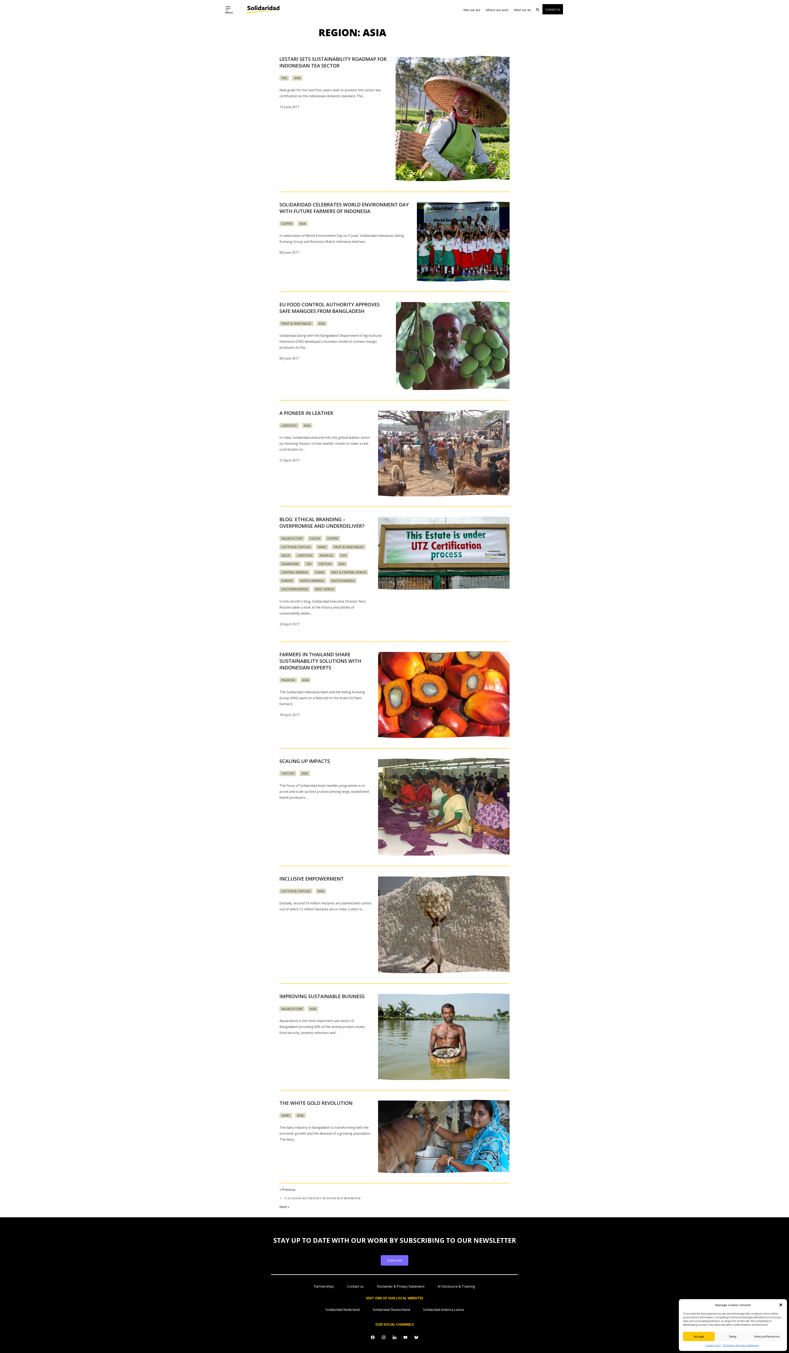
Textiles (325, 564)
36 (338, 1198)
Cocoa (315, 538)
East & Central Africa (348, 572)
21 (285, 1198)
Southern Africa (294, 589)
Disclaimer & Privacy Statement (741, 1345)
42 (359, 1198)
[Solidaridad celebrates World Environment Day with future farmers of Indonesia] (463, 241)
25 (299, 1198)
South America (342, 581)
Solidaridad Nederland (342, 1309)
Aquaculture (291, 538)
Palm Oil (326, 555)
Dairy (322, 547)
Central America (294, 572)
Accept (699, 1336)
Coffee (286, 224)
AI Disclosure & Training (456, 1286)
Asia (297, 78)
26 (303, 1198)
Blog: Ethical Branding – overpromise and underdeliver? (321, 522)
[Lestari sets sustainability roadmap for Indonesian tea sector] (453, 119)
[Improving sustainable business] (444, 1037)
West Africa (324, 589)
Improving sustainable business (322, 996)
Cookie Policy (713, 1345)
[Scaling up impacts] (444, 807)
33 (327, 1198)
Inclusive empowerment (311, 878)
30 (317, 1198)
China (319, 572)
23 (292, 1198)
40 (352, 1198)
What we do (522, 10)
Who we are (471, 10)
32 (324, 1198)
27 (306, 1198)
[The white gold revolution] (444, 1137)
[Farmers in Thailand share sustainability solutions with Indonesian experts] (444, 695)
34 (331, 1198)
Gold (285, 555)
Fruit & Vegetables (296, 323)
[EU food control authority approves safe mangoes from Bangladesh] (453, 346)
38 (345, 1198)
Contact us (355, 1286)
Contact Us (552, 9)
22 (289, 1198)
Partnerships (324, 1286)
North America (312, 581)
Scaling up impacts (304, 761)
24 (296, 1198)
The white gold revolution (316, 1103)
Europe (287, 581)
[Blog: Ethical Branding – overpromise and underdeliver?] (444, 553)
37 (341, 1198)
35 (334, 1198)
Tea (284, 78)
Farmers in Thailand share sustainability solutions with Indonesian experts (320, 661)
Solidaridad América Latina (443, 1309)
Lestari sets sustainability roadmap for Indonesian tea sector (333, 62)
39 (348, 1198)
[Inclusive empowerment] (444, 924)
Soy (343, 555)
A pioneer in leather (306, 413)
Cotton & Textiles (295, 547)
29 (313, 1198)
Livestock (289, 425)
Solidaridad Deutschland (391, 1309)
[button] (781, 1305)
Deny (733, 1336)
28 (310, 1198)
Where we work (497, 10)
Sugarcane (290, 564)
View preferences (767, 1336)
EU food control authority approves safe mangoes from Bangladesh (329, 307)
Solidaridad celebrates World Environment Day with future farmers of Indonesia (344, 207)
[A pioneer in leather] (444, 453)
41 (355, 1198)
